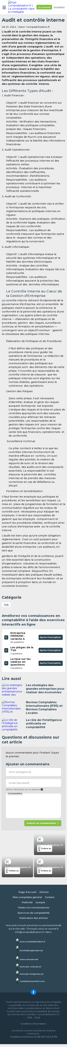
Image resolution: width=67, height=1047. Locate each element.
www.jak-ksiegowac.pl (31, 974)
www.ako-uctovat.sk (30, 966)
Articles (44, 892)
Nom (20, 772)
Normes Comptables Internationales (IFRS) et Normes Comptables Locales (44, 708)
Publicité (27, 902)
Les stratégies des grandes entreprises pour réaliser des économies (45, 688)
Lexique (40, 902)
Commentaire (15, 793)
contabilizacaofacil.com (32, 981)
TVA (6, 604)
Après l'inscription (51, 638)
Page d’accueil (27, 892)
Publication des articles (33, 918)
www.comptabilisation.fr (32, 941)
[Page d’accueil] (22, 7)
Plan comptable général (27, 897)
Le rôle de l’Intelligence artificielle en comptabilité (44, 723)
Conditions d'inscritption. (34, 1023)
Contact (49, 897)
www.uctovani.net (29, 959)
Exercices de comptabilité (33, 913)
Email (19, 783)
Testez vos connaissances (33, 907)
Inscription (59, 7)
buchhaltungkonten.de (31, 950)
